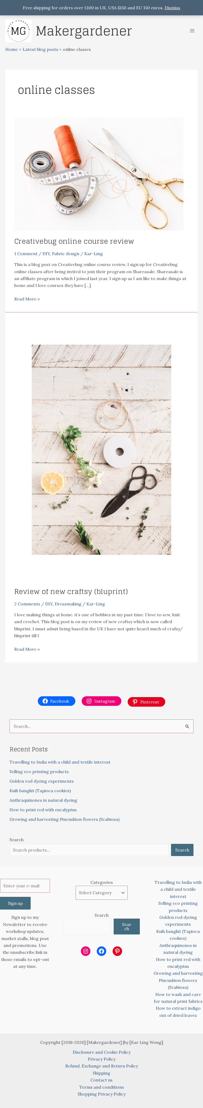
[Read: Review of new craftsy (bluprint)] (101, 449)
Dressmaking (68, 603)
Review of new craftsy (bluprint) (71, 591)
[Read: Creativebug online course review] (98, 173)
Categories (101, 882)
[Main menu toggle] (192, 30)
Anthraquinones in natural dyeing (43, 800)
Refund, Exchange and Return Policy (101, 1066)
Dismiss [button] (172, 7)
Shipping (101, 1073)
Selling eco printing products (39, 771)
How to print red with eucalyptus (43, 809)
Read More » (27, 299)
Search (17, 839)
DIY (46, 253)
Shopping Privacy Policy (102, 1094)
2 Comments (27, 603)
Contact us (101, 1080)
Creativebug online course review (74, 241)
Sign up (15, 903)
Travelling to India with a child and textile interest (60, 762)
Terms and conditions (101, 1087)
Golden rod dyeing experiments (42, 781)
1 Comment (26, 253)
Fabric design (65, 253)
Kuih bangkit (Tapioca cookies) (40, 790)
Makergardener (84, 30)
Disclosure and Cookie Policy (102, 1052)
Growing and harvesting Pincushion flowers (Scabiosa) (64, 819)
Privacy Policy (102, 1059)
